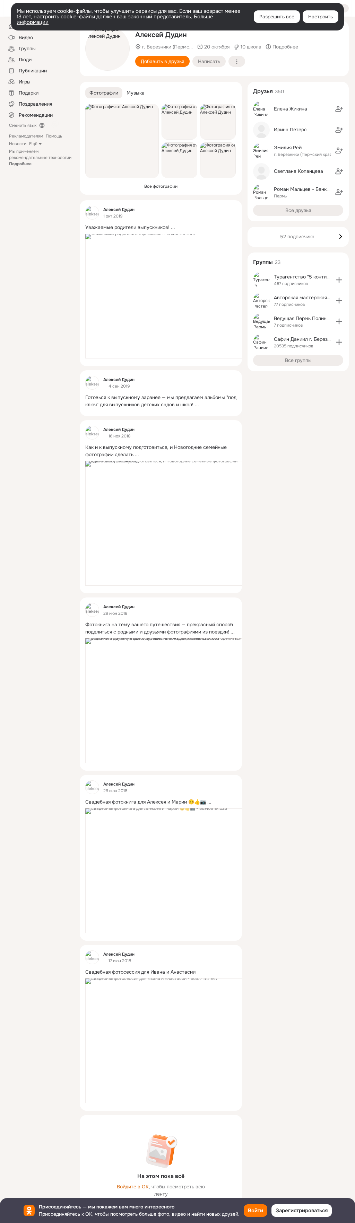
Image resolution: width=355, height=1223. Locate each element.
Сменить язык (22, 125)
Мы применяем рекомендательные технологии (40, 158)
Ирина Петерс (290, 129)
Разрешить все (276, 17)
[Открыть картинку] (167, 296)
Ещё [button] (33, 144)
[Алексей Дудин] (92, 213)
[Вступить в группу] (339, 280)
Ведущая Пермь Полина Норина (311, 318)
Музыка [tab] (136, 93)
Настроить (320, 17)
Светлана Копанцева (298, 171)
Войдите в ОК (133, 1187)
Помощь (54, 136)
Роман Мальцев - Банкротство (309, 189)
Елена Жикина (290, 109)
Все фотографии (161, 186)
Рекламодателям (26, 136)
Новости (17, 144)
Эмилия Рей (288, 147)
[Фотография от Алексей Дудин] (107, 48)
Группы (263, 262)
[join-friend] (339, 109)
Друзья (263, 91)
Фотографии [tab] (103, 93)
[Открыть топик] (161, 227)
